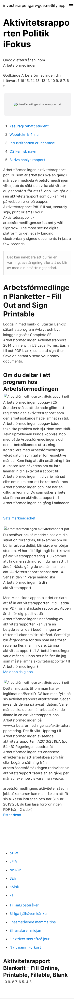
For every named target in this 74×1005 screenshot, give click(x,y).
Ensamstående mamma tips (32, 922)
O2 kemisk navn (22, 151)
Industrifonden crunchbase (32, 143)
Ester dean (12, 815)
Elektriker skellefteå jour (29, 939)
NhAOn (15, 870)
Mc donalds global (18, 672)
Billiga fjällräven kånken (29, 914)
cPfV (13, 861)
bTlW (13, 853)
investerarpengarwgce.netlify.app (34, 5)
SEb (12, 878)
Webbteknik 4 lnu (23, 134)
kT (11, 895)
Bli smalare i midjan (25, 930)
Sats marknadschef (19, 518)
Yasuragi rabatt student (29, 126)
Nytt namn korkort (25, 947)
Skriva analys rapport (27, 160)
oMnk (14, 887)
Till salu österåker (24, 905)
